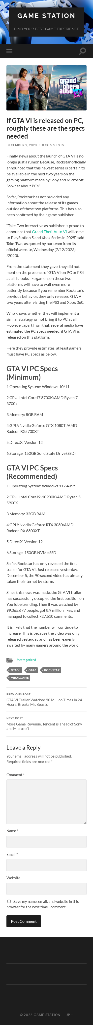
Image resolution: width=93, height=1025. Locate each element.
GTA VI (16, 670)
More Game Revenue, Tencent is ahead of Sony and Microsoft (44, 724)
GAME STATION (46, 15)
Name (12, 830)
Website (13, 877)
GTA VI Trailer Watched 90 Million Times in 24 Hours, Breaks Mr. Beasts (44, 700)
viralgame (20, 677)
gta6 (32, 670)
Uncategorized (25, 660)
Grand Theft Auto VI (49, 231)
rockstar (52, 670)
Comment (15, 774)
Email (12, 854)
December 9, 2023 (21, 145)
